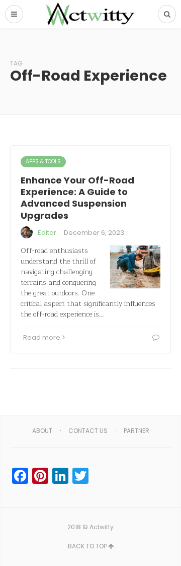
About (42, 430)
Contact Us (88, 430)
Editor (47, 232)
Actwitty (101, 527)
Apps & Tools (43, 161)
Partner (136, 430)
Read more (41, 337)
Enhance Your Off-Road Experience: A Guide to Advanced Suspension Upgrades (77, 198)
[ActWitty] (90, 14)
